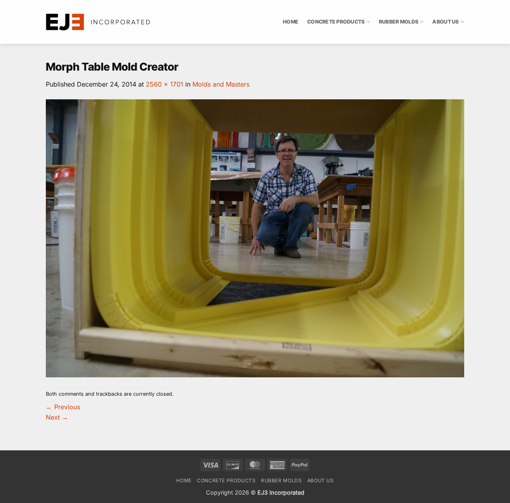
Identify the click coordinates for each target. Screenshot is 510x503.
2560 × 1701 (164, 84)
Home (290, 22)
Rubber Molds (398, 22)
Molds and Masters (220, 84)
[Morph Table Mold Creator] (255, 238)
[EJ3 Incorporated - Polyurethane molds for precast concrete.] (98, 22)
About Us (445, 22)
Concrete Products (336, 22)
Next (57, 417)
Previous (63, 407)
